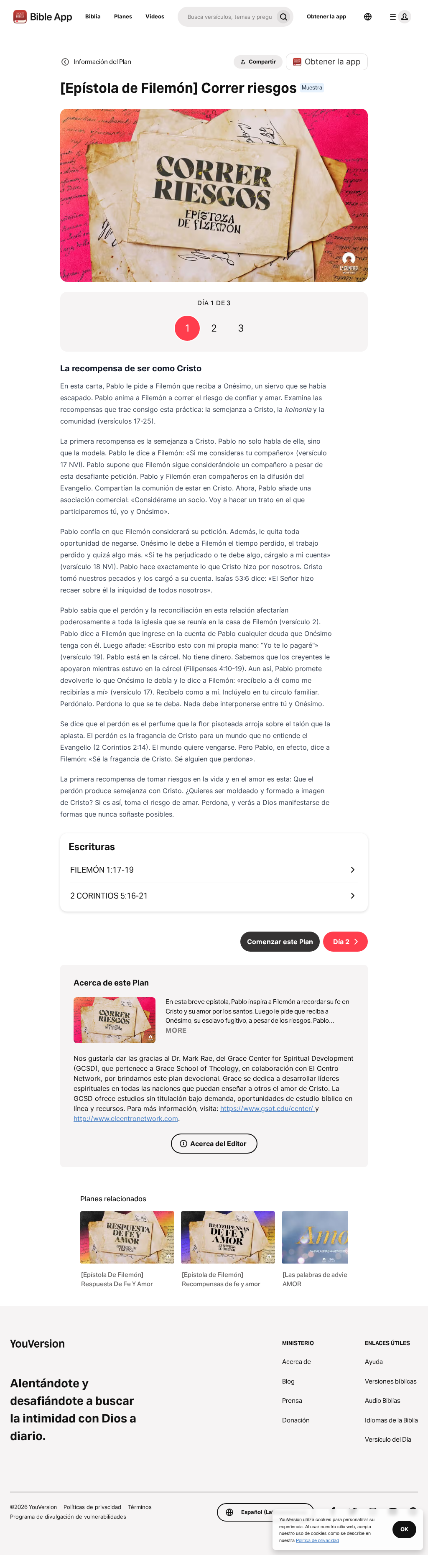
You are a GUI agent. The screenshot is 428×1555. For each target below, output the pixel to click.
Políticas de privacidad (92, 1507)
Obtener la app (326, 16)
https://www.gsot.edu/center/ (267, 1108)
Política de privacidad (317, 1540)
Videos (154, 16)
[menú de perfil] (399, 16)
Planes (123, 16)
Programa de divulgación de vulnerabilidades (68, 1516)
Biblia (93, 16)
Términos (140, 1507)
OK (404, 1529)
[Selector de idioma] (367, 16)
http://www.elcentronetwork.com (126, 1118)
